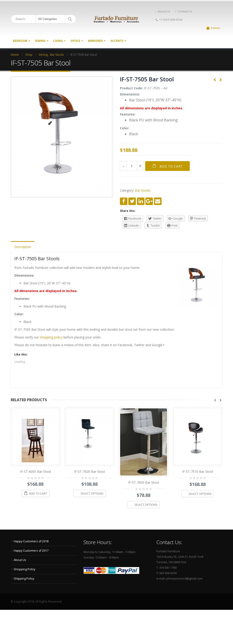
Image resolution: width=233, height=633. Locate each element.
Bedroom (20, 41)
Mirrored (95, 41)
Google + (149, 201)
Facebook (123, 201)
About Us (164, 11)
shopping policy (51, 337)
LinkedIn (140, 201)
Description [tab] (22, 247)
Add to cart (171, 166)
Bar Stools (142, 190)
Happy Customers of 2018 (31, 541)
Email (158, 201)
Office (75, 41)
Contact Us (185, 11)
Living (58, 41)
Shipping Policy (24, 578)
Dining (40, 41)
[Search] (70, 19)
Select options (92, 493)
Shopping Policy (24, 569)
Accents (117, 41)
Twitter (132, 201)
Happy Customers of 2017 (31, 551)
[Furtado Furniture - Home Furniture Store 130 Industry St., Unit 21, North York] (116, 19)
